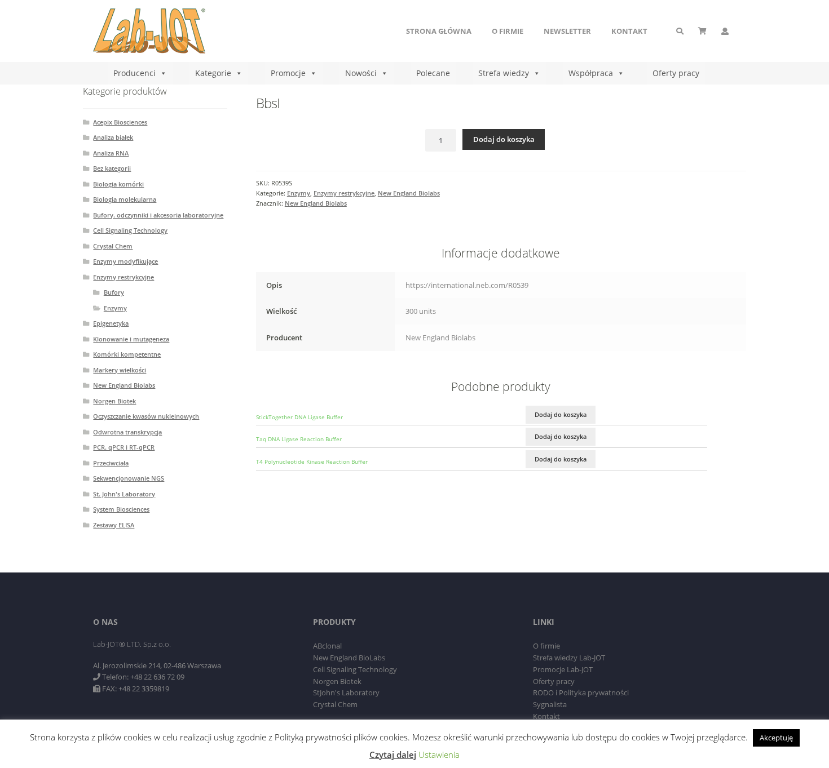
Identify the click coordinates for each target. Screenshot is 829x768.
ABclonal (327, 646)
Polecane (433, 73)
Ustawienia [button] (439, 754)
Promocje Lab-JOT (563, 669)
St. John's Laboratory (124, 494)
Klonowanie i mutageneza (131, 339)
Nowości (361, 73)
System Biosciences (121, 509)
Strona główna (438, 31)
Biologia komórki (118, 184)
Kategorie (213, 73)
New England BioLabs (349, 657)
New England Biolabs (409, 193)
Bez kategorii (112, 168)
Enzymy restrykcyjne (344, 193)
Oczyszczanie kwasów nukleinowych (146, 416)
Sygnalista (550, 704)
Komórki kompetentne (127, 354)
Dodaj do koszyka (504, 139)
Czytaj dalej (392, 754)
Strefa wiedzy (503, 73)
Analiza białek (113, 137)
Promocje (288, 73)
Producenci (134, 73)
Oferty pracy (675, 73)
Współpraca (590, 73)
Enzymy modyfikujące (125, 261)
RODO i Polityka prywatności (581, 692)
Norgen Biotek (114, 401)
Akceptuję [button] (776, 738)
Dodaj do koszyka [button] (561, 414)
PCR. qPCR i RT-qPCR (124, 447)
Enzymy (298, 193)
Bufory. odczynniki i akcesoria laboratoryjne (158, 215)
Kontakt (629, 31)
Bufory (114, 292)
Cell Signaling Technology (130, 230)
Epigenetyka (111, 323)
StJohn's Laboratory (346, 692)
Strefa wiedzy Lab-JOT (569, 657)
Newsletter (567, 31)
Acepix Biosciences (120, 122)
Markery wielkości (119, 370)
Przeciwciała (111, 463)
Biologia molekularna (124, 199)
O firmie (507, 31)
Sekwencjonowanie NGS (128, 478)
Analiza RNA (111, 153)
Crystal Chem (113, 246)
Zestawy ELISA (113, 525)
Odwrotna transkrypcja (127, 432)
